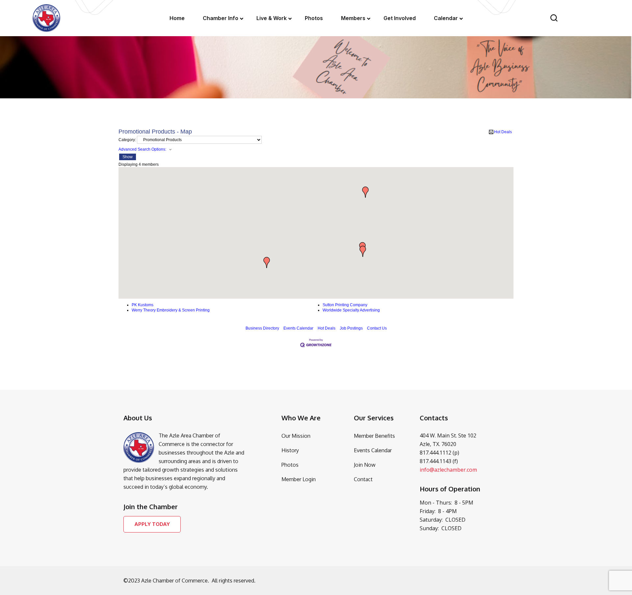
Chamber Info (220, 18)
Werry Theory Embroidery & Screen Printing (171, 310)
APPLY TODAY (152, 524)
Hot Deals (503, 132)
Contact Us (377, 328)
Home (177, 18)
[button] (362, 251)
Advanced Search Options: (142, 149)
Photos (314, 18)
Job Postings (351, 328)
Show (127, 157)
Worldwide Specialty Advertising (351, 310)
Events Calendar (298, 328)
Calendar (446, 18)
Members (353, 18)
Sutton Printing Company (345, 305)
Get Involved (399, 18)
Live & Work (271, 18)
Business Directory (262, 328)
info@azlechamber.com (448, 469)
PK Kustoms (142, 305)
